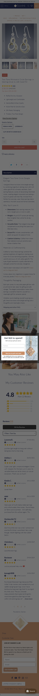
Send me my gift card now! (13, 353)
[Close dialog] (36, 337)
